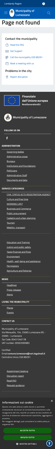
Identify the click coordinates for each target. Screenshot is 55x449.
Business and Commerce (19, 208)
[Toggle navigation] (6, 12)
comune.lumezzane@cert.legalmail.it (26, 353)
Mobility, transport (16, 227)
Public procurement (16, 213)
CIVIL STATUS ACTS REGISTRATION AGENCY (29, 194)
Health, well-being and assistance (23, 261)
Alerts (10, 294)
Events (10, 312)
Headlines (12, 285)
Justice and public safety (19, 247)
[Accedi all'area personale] (43, 3)
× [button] (52, 401)
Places (10, 308)
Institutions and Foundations (21, 166)
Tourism (11, 223)
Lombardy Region (13, 3)
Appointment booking (17, 371)
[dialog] (27, 423)
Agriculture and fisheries (19, 270)
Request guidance (15, 385)
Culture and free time (17, 199)
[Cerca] (49, 13)
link (12, 424)
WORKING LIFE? (15, 204)
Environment (13, 256)
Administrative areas (17, 156)
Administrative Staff (17, 175)
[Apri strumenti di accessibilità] (49, 443)
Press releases (14, 290)
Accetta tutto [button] (27, 430)
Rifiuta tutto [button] (27, 437)
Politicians (12, 170)
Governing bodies (15, 152)
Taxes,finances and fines (19, 252)
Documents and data (17, 180)
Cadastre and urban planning (21, 218)
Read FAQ (11, 380)
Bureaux (11, 161)
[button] (27, 444)
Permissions (13, 266)
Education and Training (18, 242)
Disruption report (15, 376)
